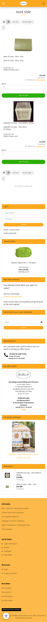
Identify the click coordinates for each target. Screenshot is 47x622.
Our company (6, 588)
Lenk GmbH (28, 618)
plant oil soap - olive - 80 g (13, 57)
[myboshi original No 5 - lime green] (23, 252)
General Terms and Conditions (13, 513)
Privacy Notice (7, 529)
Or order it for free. (23, 458)
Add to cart (23, 95)
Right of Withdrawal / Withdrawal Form (16, 525)
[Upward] (40, 618)
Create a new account (11, 230)
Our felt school (7, 601)
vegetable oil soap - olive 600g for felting (18, 123)
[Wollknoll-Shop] (23, 3)
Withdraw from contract (11, 609)
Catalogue (7, 551)
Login (23, 224)
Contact (7, 547)
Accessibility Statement (10, 517)
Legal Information (10, 544)
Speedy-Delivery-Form (13, 296)
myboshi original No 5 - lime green (23, 263)
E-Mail (23, 410)
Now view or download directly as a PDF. (23, 454)
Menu (3, 3)
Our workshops (7, 596)
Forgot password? (10, 233)
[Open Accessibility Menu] (6, 616)
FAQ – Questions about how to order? (15, 508)
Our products (6, 592)
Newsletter (8, 555)
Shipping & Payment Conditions (13, 521)
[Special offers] (42, 241)
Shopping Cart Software (10, 616)
